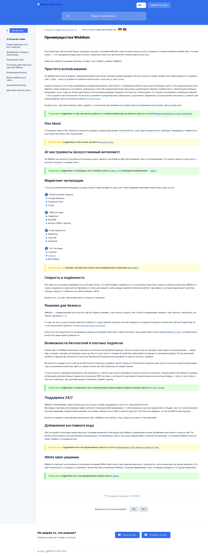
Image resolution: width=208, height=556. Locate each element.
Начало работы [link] (69, 30)
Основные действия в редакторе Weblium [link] (19, 66)
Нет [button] (143, 509)
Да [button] (133, 509)
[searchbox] (104, 16)
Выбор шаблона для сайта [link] (16, 78)
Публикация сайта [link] (15, 60)
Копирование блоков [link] (17, 72)
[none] (50, 5)
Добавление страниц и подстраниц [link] (18, 53)
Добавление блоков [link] (16, 85)
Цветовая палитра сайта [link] (19, 90)
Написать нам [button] (129, 535)
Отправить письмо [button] (158, 535)
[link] (17, 30)
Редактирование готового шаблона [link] (18, 45)
